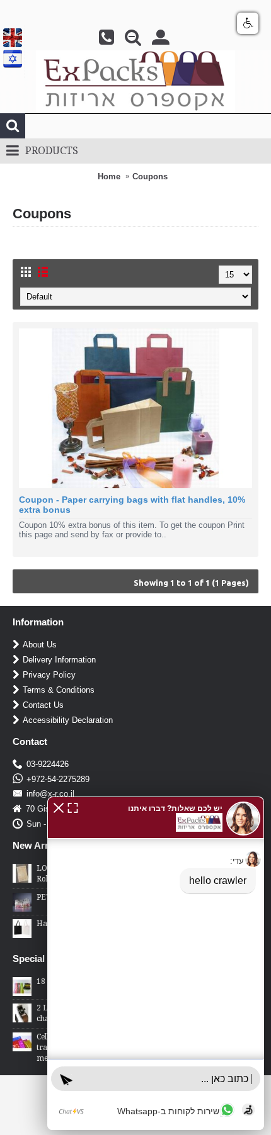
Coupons (150, 176)
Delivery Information (59, 659)
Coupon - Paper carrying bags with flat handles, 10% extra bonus (132, 505)
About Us (40, 644)
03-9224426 (47, 764)
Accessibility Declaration (68, 720)
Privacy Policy (49, 674)
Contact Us (43, 705)
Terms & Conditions (59, 690)
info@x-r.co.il (50, 793)
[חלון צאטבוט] (155, 963)
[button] (59, 807)
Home (109, 176)
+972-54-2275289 (57, 779)
